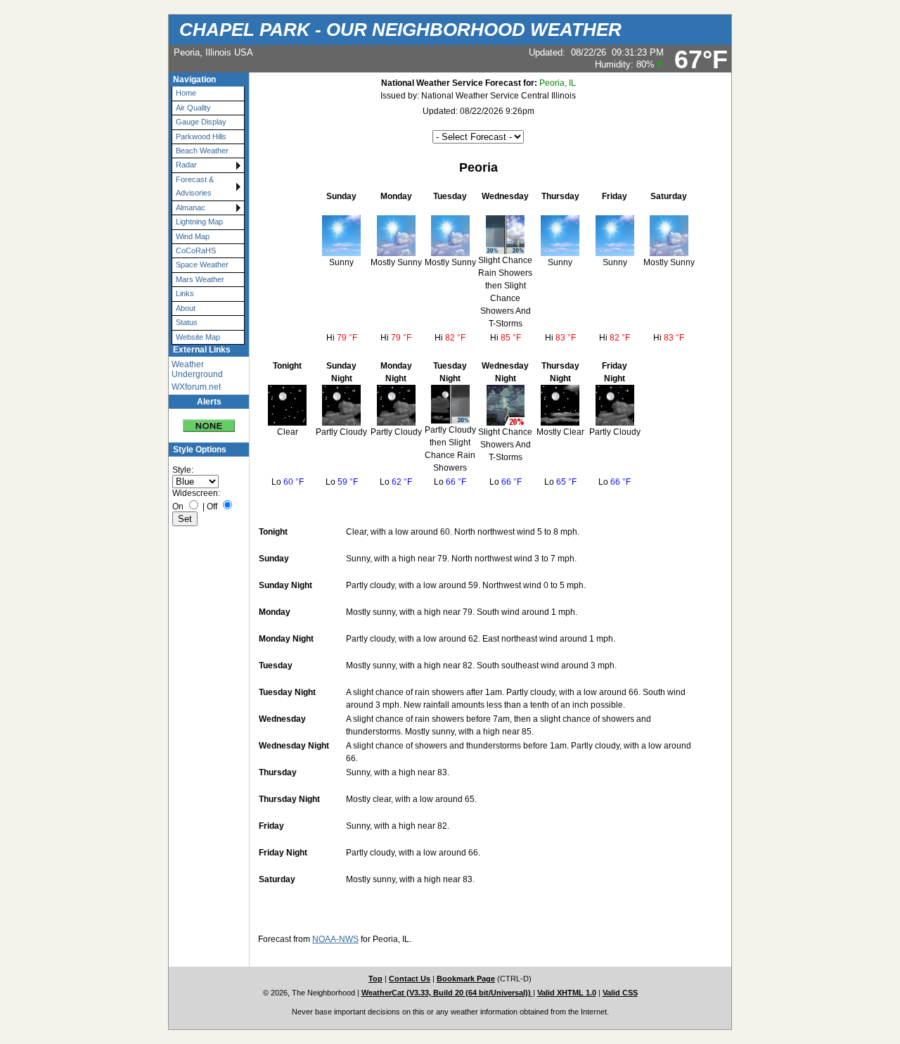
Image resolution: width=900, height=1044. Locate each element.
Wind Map (193, 236)
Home (186, 93)
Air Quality (193, 107)
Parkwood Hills (201, 136)
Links (185, 293)
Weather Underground (197, 369)
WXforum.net (196, 387)
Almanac (190, 207)
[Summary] (209, 420)
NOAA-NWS (335, 939)
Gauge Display (201, 121)
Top (375, 978)
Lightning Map (199, 221)
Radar (186, 164)
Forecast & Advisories (195, 186)
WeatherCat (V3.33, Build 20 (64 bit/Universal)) (447, 992)
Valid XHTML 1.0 (566, 992)
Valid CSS (620, 992)
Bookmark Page (466, 978)
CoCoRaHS (196, 250)
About (185, 308)
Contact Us (409, 978)
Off (212, 506)
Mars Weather (200, 279)
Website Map (198, 337)
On (178, 506)
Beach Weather (202, 150)
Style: (182, 470)
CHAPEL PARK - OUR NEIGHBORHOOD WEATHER (400, 29)
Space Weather (202, 264)
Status (187, 322)
